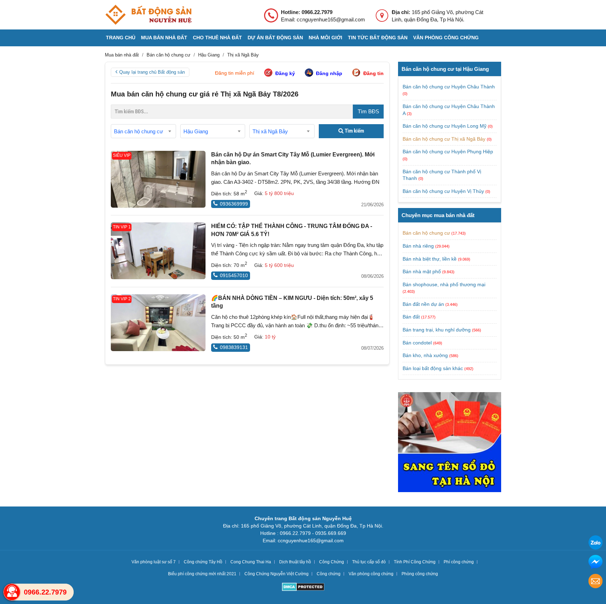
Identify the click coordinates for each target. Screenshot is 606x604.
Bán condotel (417, 342)
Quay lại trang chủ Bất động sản (152, 72)
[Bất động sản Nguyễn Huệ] (148, 14)
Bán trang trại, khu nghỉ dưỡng (437, 330)
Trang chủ (120, 37)
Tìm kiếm (354, 131)
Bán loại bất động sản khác (433, 368)
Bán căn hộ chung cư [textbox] (138, 131)
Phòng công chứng (420, 573)
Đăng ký (285, 73)
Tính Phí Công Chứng (415, 561)
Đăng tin (373, 73)
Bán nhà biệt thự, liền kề (430, 259)
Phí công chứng (459, 561)
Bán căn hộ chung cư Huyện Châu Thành (449, 86)
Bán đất (411, 317)
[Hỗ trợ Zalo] (595, 543)
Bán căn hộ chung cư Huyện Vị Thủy (444, 191)
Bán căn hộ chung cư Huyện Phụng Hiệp (448, 151)
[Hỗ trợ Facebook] (595, 563)
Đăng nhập (329, 73)
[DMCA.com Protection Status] (303, 588)
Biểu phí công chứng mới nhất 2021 (202, 573)
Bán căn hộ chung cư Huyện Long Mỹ (445, 126)
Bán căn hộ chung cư (426, 233)
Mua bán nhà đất (164, 37)
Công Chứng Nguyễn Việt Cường (276, 573)
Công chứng (329, 573)
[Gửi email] (595, 582)
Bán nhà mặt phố (422, 271)
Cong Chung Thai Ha (250, 561)
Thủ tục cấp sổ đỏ (369, 561)
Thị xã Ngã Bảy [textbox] (270, 131)
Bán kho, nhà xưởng (425, 355)
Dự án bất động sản (275, 37)
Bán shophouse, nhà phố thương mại (444, 284)
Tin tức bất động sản (378, 37)
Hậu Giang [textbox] (195, 131)
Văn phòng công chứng (446, 37)
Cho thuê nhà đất (217, 37)
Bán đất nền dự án (423, 304)
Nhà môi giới (325, 37)
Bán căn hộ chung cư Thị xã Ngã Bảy (445, 139)
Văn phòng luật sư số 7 (154, 561)
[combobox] (143, 131)
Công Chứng (331, 561)
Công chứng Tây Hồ (203, 561)
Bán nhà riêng (418, 246)
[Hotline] (12, 592)
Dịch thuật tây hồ (295, 561)
